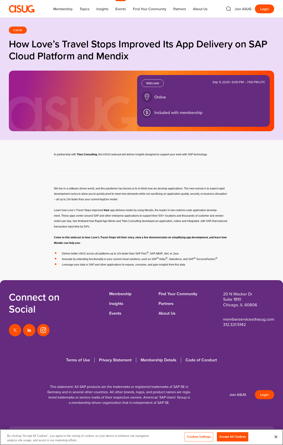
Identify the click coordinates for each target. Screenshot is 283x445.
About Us (200, 8)
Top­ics (84, 8)
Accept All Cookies (232, 436)
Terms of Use (78, 360)
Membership (120, 294)
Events (120, 8)
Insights (102, 8)
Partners (179, 8)
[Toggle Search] (228, 8)
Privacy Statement (115, 360)
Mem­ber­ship (63, 8)
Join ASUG (243, 8)
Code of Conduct (201, 360)
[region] (141, 437)
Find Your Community (149, 8)
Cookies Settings (199, 436)
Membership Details (158, 360)
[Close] (276, 437)
